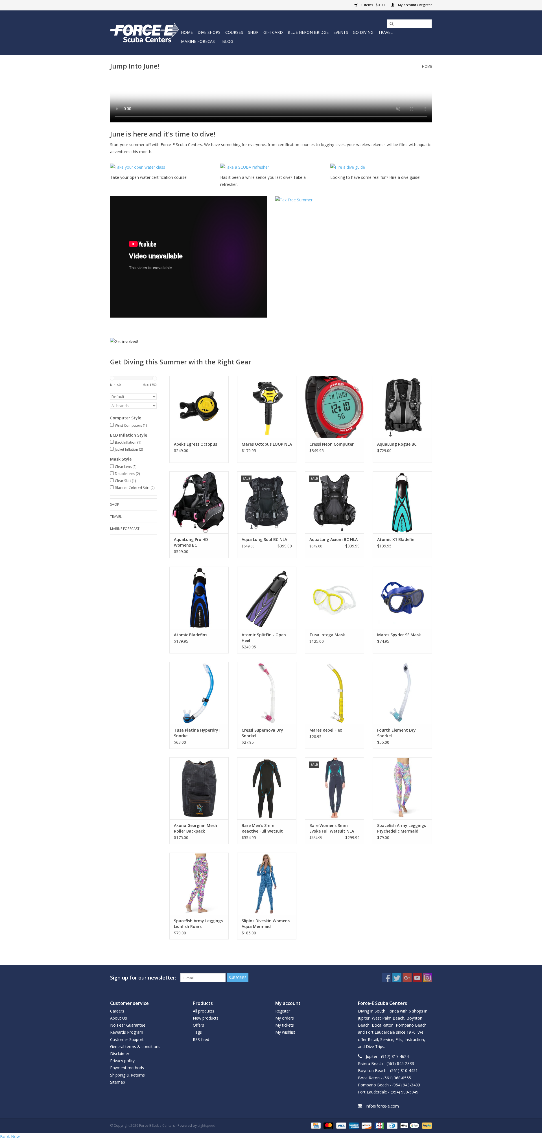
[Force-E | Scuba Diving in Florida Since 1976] (144, 32)
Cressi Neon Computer (331, 444)
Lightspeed (206, 1125)
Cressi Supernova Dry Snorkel (262, 732)
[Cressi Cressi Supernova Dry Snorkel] (266, 693)
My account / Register (414, 5)
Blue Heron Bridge (308, 32)
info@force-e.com (382, 1106)
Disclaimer (119, 1053)
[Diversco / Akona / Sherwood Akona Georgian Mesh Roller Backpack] (199, 788)
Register (282, 1011)
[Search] (389, 24)
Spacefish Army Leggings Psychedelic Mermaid (401, 828)
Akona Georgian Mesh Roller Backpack (195, 828)
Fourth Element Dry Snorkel (396, 732)
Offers (198, 1025)
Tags (197, 1032)
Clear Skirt (125, 480)
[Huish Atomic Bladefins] (199, 598)
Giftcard (273, 32)
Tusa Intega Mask (327, 634)
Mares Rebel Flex (325, 730)
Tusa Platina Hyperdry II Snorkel (198, 732)
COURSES (234, 32)
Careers (117, 1011)
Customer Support (127, 1039)
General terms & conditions (135, 1046)
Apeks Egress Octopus (195, 444)
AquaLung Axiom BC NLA (333, 539)
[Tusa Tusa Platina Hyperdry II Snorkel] (199, 693)
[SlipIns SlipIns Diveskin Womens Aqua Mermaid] (266, 884)
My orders (284, 1018)
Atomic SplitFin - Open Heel (264, 637)
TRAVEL (385, 32)
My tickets (284, 1025)
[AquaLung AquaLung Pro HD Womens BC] (199, 502)
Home (187, 32)
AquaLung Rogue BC (397, 444)
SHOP (253, 32)
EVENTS (340, 32)
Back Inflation (128, 442)
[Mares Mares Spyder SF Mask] (402, 598)
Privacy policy (122, 1060)
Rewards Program (126, 1032)
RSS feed (201, 1039)
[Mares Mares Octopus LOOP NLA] (266, 407)
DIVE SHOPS (209, 32)
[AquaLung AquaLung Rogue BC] (402, 407)
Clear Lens (125, 466)
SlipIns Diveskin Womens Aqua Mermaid (266, 923)
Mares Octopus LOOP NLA (267, 444)
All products (203, 1011)
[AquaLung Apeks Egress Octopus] (199, 407)
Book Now (10, 1136)
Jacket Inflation (129, 449)
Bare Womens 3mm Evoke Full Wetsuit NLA (331, 828)
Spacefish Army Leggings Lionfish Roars (198, 923)
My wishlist (285, 1032)
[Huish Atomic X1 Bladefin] (402, 502)
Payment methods (127, 1067)
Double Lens (127, 473)
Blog (227, 41)
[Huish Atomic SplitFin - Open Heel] (266, 598)
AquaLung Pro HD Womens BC (191, 542)
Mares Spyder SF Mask (399, 634)
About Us (118, 1018)
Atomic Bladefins (190, 634)
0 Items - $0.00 (372, 5)
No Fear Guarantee (127, 1025)
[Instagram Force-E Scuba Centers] (427, 977)
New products (205, 1018)
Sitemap (117, 1082)
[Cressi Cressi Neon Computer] (334, 407)
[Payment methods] (315, 1125)
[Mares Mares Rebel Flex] (334, 693)
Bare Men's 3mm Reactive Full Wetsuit (262, 828)
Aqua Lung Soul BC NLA (264, 539)
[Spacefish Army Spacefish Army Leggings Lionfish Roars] (199, 884)
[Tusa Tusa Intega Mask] (334, 598)
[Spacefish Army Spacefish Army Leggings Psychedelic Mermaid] (402, 788)
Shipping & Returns (127, 1075)
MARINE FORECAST (199, 41)
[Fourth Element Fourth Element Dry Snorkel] (402, 693)
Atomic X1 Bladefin (395, 539)
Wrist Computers (131, 425)
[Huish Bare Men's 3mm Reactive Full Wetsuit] (266, 788)
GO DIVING (363, 32)
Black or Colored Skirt (134, 487)
